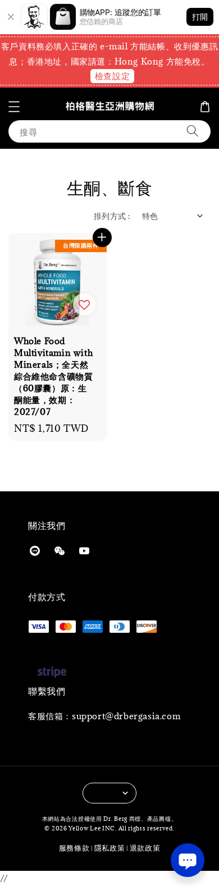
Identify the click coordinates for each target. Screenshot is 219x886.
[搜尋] (193, 131)
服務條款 (74, 848)
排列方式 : (112, 216)
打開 (200, 16)
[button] (14, 106)
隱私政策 (109, 848)
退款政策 (145, 848)
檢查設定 (112, 75)
